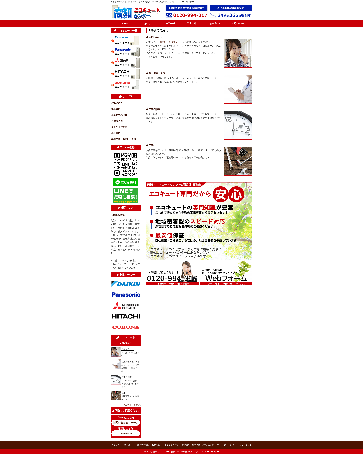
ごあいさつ (147, 23)
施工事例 (170, 23)
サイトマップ (245, 445)
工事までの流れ (119, 115)
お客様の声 (215, 23)
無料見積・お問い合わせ (123, 139)
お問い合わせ (238, 23)
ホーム (124, 23)
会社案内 (115, 133)
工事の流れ (193, 23)
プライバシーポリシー (227, 445)
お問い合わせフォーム (171, 42)
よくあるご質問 (119, 127)
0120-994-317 (126, 433)
